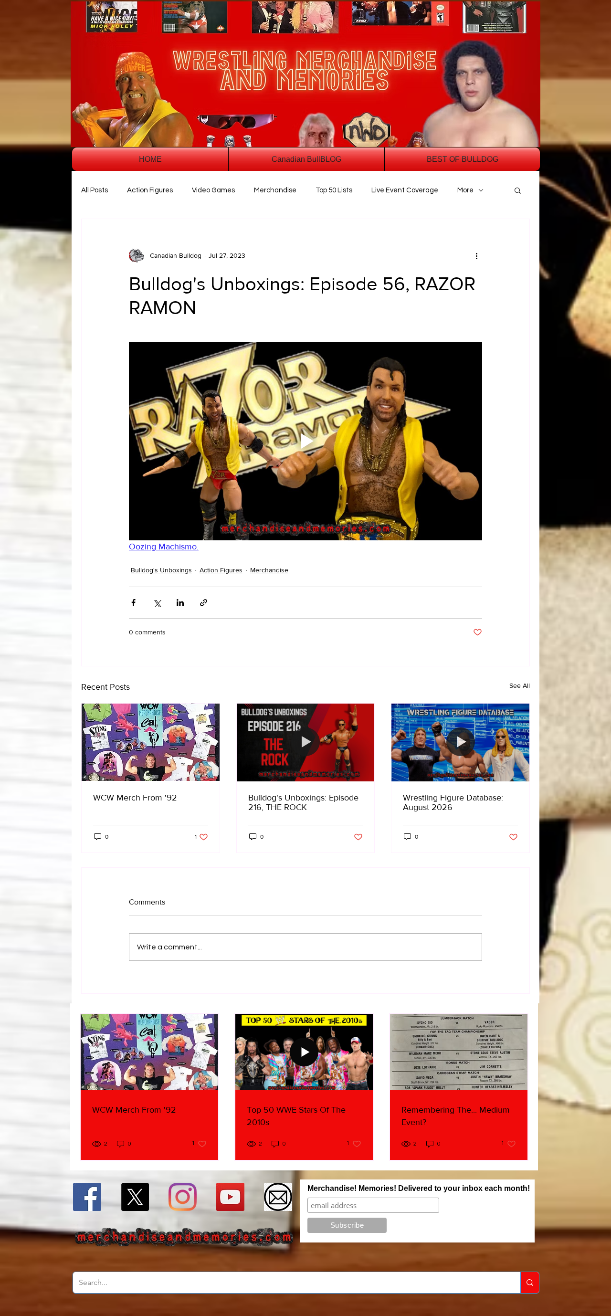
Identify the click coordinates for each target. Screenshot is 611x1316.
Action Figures (150, 190)
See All (519, 685)
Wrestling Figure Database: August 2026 (453, 802)
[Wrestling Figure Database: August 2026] (460, 742)
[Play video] (305, 441)
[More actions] (476, 255)
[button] (517, 190)
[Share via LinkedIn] (180, 602)
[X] (135, 1197)
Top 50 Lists (334, 190)
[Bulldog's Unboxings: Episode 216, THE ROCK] (306, 742)
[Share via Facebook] (133, 602)
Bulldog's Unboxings (161, 570)
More (465, 190)
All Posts (94, 190)
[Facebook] (87, 1197)
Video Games (213, 190)
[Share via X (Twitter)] (156, 602)
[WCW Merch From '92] (151, 742)
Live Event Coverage (404, 190)
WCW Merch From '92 (135, 797)
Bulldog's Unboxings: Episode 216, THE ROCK (303, 802)
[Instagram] (183, 1197)
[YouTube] (230, 1197)
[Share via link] (203, 602)
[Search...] (529, 1282)
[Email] (278, 1197)
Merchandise (275, 190)
